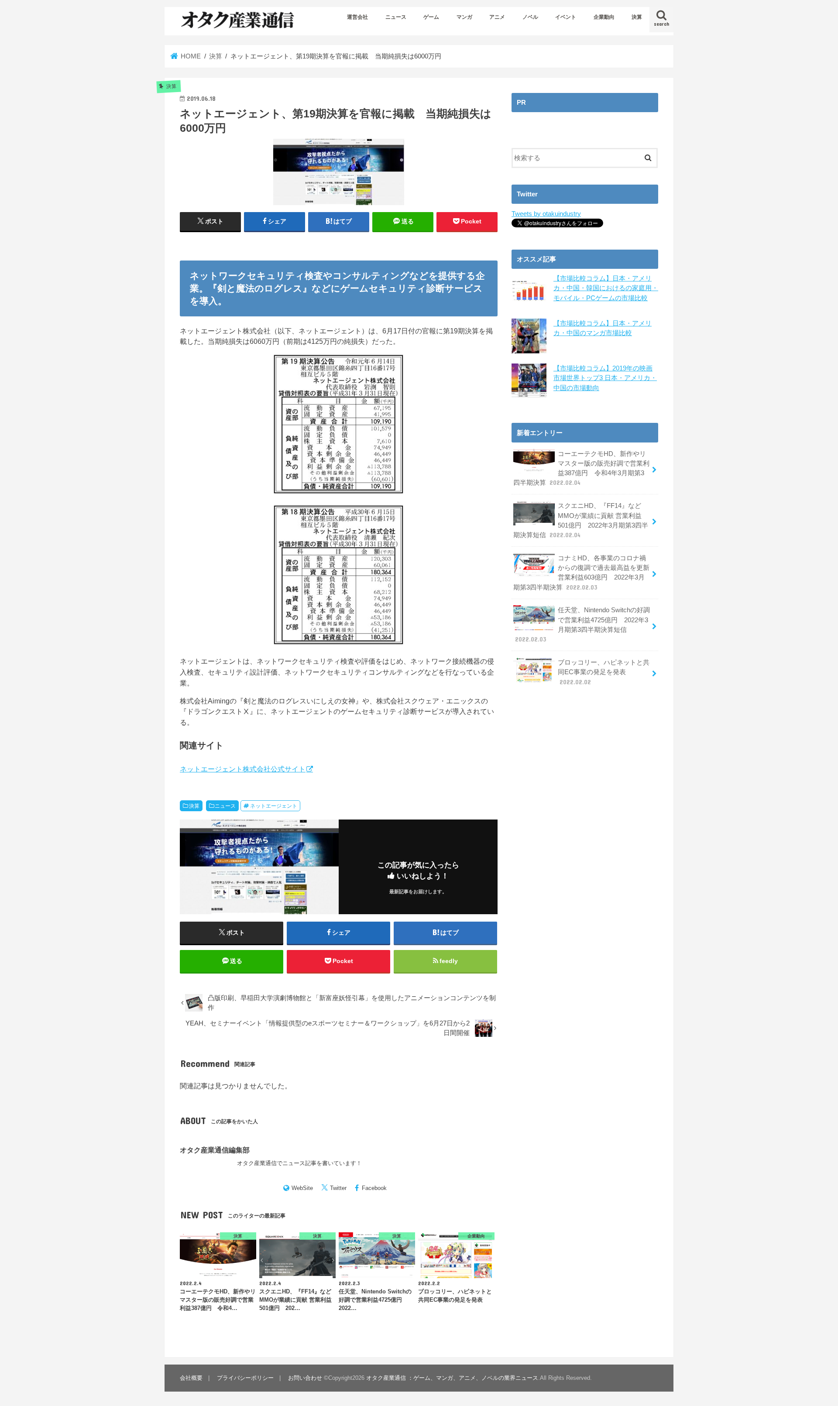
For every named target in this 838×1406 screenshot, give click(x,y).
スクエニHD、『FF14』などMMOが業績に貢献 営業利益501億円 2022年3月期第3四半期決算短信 (580, 520)
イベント (565, 17)
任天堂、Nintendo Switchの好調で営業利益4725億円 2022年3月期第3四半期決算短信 (582, 625)
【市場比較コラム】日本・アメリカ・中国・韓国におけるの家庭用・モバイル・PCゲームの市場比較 (605, 288)
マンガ (464, 17)
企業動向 (604, 17)
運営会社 (357, 17)
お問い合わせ (305, 1378)
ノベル (530, 17)
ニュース (395, 17)
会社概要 (191, 1378)
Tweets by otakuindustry (546, 213)
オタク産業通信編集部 (215, 1150)
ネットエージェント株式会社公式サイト (243, 769)
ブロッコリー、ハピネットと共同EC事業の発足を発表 (603, 672)
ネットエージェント (273, 806)
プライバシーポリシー (245, 1378)
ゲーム (431, 17)
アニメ (497, 17)
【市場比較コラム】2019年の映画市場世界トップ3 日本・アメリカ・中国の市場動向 (605, 378)
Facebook (374, 1188)
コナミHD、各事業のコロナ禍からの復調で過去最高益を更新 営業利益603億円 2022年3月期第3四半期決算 (581, 573)
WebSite (302, 1188)
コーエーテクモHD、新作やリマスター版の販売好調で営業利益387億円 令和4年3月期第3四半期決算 (581, 468)
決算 (637, 17)
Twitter (338, 1188)
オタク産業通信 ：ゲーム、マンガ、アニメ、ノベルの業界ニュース (452, 1378)
